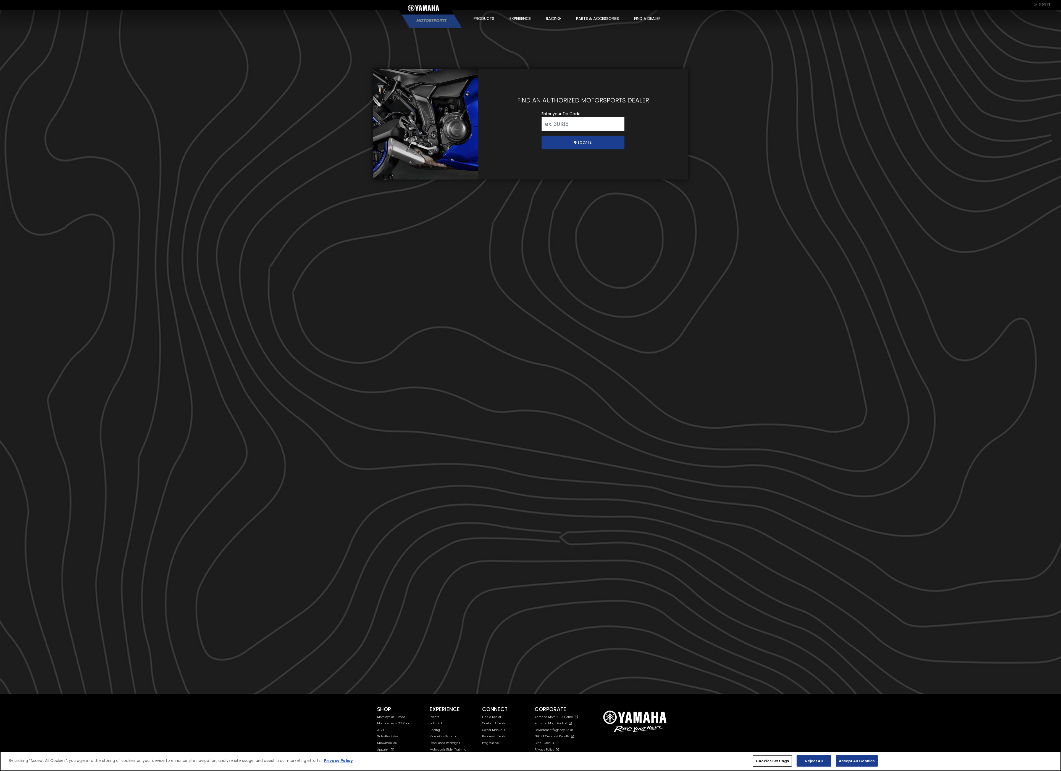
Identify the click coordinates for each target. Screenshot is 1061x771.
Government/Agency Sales (554, 730)
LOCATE (584, 142)
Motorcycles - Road (391, 717)
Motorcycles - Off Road (393, 723)
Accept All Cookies (856, 761)
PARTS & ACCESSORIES (597, 18)
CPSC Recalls (544, 743)
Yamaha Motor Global (551, 723)
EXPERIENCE (520, 18)
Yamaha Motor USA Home (554, 717)
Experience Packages (445, 743)
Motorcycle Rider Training (448, 750)
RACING (553, 18)
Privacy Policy (545, 750)
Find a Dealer (491, 717)
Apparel (382, 750)
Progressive (490, 743)
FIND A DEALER (647, 18)
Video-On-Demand (443, 736)
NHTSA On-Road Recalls (553, 736)
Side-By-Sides (387, 736)
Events (434, 717)
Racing (435, 730)
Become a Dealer (494, 736)
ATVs (380, 730)
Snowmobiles (387, 743)
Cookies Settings (772, 761)
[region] (530, 761)
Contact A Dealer (494, 723)
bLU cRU (436, 723)
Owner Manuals (493, 730)
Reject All (814, 761)
